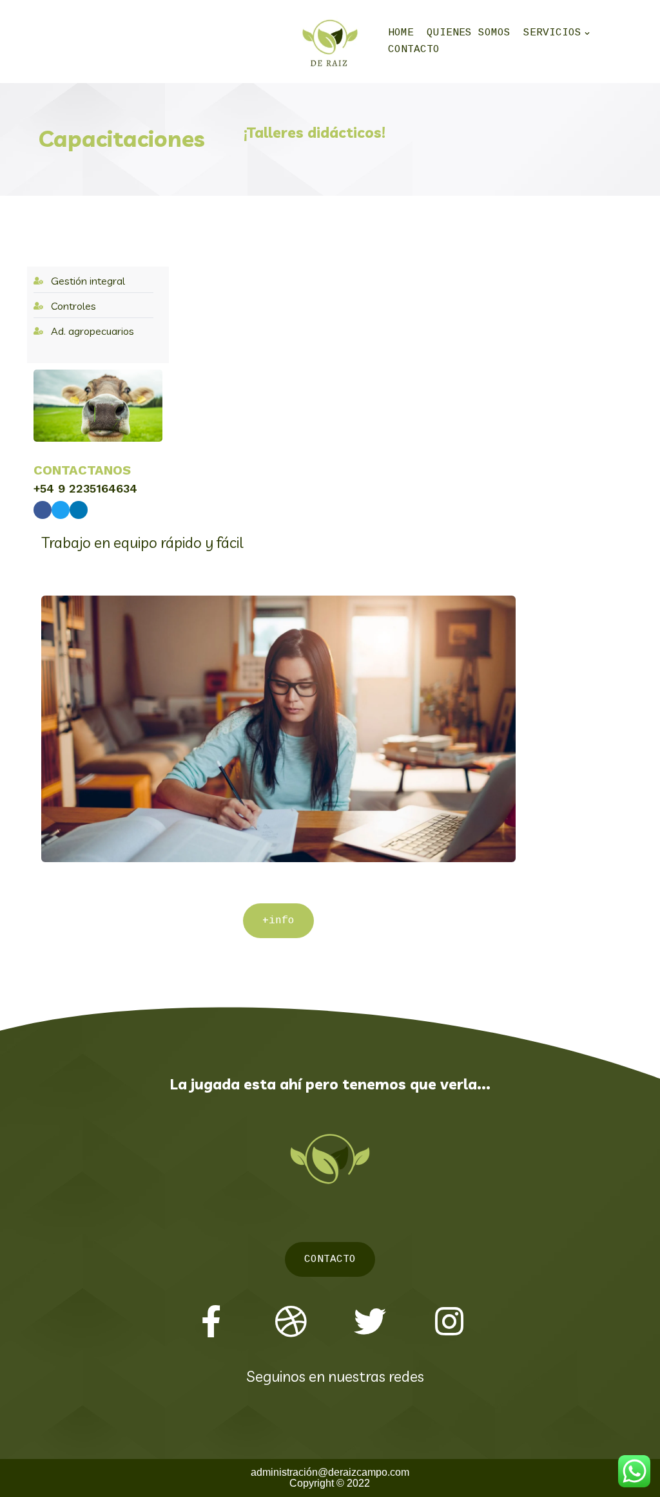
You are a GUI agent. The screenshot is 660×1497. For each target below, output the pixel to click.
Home (401, 33)
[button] (278, 920)
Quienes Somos (468, 33)
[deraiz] (330, 41)
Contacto (414, 49)
